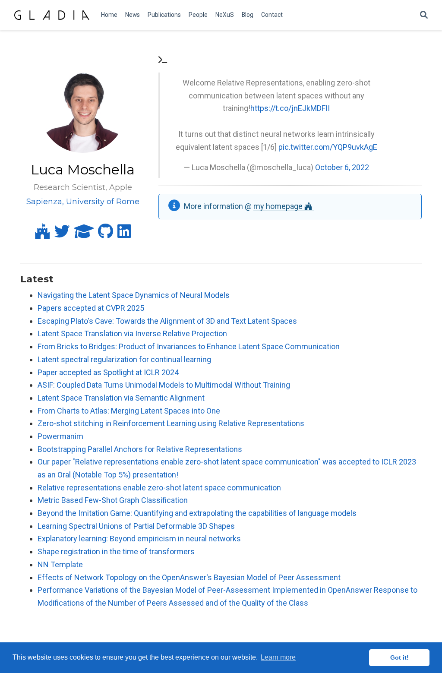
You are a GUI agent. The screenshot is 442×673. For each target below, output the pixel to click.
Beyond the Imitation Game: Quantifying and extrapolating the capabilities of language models (197, 513)
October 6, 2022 (342, 167)
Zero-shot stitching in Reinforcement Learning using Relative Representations (171, 423)
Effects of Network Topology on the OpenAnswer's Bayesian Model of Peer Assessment (189, 577)
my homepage (278, 206)
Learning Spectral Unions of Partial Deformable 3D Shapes (136, 526)
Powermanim (60, 436)
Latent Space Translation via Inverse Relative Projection (132, 333)
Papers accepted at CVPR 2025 (91, 308)
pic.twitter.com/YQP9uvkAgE (327, 147)
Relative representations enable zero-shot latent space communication (159, 487)
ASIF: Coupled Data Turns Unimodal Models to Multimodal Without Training (164, 384)
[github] (105, 234)
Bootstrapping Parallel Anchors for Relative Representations (140, 449)
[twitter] (62, 234)
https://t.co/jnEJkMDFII (290, 108)
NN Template (60, 564)
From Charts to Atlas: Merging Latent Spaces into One (129, 410)
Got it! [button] (399, 657)
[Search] (424, 15)
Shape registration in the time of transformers (116, 551)
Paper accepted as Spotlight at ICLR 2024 (108, 372)
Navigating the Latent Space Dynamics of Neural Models (134, 295)
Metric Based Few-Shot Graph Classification (113, 500)
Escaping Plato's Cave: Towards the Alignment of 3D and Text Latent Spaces (167, 320)
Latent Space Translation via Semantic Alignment (121, 397)
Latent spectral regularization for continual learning (124, 359)
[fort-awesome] (42, 234)
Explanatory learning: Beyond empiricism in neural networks (139, 538)
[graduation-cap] (84, 234)
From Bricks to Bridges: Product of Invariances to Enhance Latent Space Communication (189, 346)
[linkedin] (124, 234)
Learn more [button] (278, 657)
